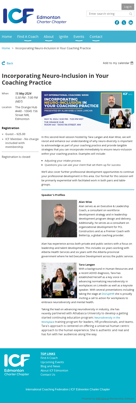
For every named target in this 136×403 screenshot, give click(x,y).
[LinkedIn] (131, 22)
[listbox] (118, 63)
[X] (124, 22)
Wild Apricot (102, 398)
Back (10, 63)
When (5, 93)
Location (7, 107)
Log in (128, 6)
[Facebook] (117, 22)
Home (6, 48)
